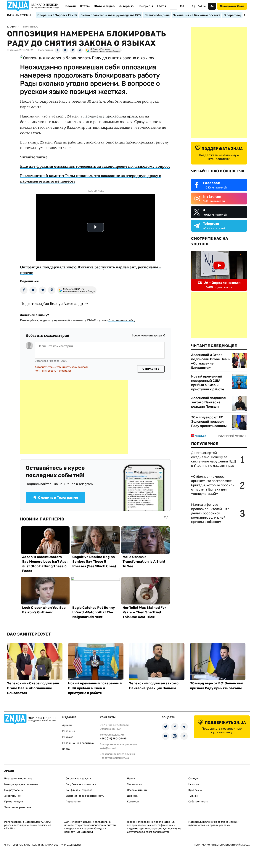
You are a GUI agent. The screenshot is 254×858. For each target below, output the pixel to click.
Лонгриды (145, 6)
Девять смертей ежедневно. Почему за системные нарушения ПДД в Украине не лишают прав (213, 459)
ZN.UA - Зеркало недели (219, 283)
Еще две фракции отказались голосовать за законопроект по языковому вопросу (95, 166)
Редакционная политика (78, 743)
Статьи (85, 6)
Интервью (126, 6)
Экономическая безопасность (85, 795)
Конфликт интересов (79, 790)
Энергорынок (12, 795)
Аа (212, 6)
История (193, 784)
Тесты (161, 6)
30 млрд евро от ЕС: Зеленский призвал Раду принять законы (209, 421)
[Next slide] (244, 15)
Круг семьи (195, 790)
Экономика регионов (17, 807)
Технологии (134, 784)
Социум (193, 778)
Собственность (198, 801)
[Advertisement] (74, 417)
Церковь (132, 795)
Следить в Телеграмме (58, 498)
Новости (69, 6)
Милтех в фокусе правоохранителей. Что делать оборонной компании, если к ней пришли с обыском (210, 513)
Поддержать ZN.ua (232, 6)
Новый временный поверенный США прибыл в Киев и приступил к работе (207, 382)
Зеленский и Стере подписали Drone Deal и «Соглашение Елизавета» (210, 361)
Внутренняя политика (18, 778)
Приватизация (13, 801)
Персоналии (73, 801)
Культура (133, 801)
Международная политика (21, 784)
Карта (66, 749)
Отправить (150, 368)
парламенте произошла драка (110, 116)
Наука (131, 778)
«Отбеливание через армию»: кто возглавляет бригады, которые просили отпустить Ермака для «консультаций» (212, 485)
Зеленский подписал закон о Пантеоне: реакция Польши (208, 402)
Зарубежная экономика (81, 784)
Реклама (67, 737)
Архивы (67, 725)
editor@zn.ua (121, 757)
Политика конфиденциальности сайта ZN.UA (222, 845)
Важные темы (19, 15)
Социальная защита (78, 778)
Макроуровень (13, 790)
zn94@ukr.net (108, 748)
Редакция (68, 731)
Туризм (193, 795)
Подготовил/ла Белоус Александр (51, 303)
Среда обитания (137, 790)
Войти (201, 6)
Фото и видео (104, 6)
